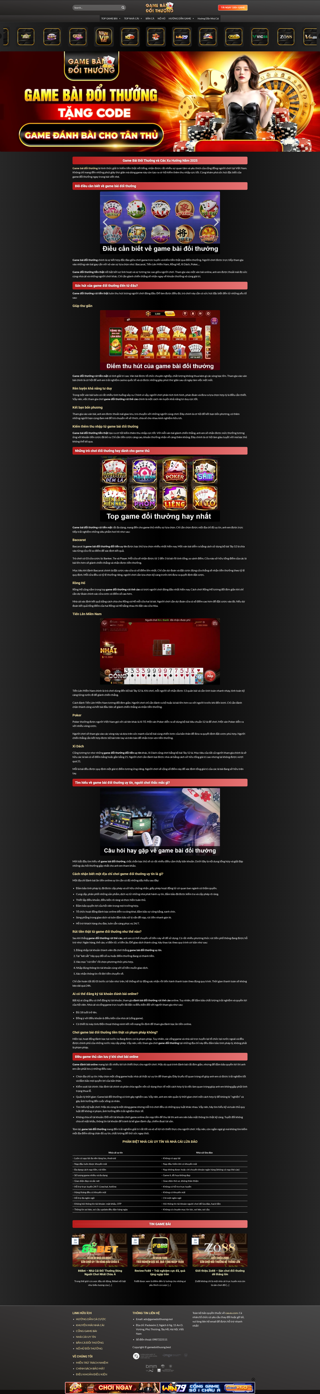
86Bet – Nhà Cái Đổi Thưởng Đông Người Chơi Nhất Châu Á (100, 1272)
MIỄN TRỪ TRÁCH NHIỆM (92, 1362)
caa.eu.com (231, 1312)
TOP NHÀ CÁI (131, 18)
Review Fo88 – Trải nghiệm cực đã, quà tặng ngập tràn (160, 1272)
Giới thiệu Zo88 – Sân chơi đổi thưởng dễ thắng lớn (220, 1272)
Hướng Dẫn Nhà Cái (208, 18)
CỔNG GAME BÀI (86, 1330)
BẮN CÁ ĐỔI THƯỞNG (90, 1342)
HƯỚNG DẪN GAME (180, 18)
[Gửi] (123, 8)
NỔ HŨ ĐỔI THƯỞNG (89, 1348)
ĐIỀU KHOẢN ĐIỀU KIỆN (91, 1374)
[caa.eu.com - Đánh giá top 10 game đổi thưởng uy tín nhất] (160, 7)
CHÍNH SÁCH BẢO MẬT (90, 1368)
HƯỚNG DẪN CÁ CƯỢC (91, 1319)
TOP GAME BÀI (109, 18)
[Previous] (71, 1264)
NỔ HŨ (161, 18)
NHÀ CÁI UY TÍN (86, 1336)
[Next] (248, 1264)
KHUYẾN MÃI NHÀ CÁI (90, 1325)
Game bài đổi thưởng (85, 168)
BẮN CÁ (150, 18)
